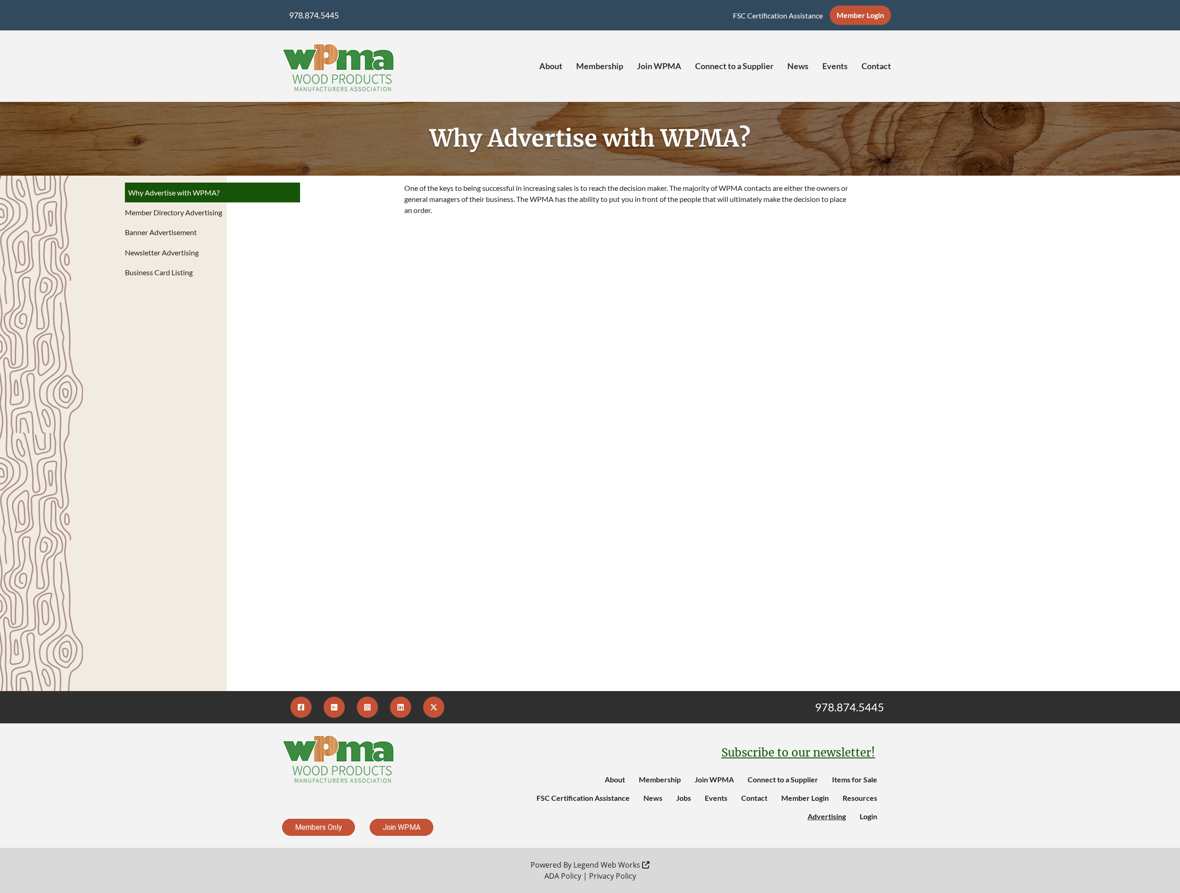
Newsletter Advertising (162, 252)
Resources (860, 797)
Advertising (827, 816)
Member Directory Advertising (173, 212)
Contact (876, 66)
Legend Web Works (607, 865)
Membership (599, 66)
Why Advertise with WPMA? (173, 192)
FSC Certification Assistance (778, 15)
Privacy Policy (612, 876)
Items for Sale (854, 779)
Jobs (683, 797)
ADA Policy (562, 876)
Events (835, 66)
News (797, 66)
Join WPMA (659, 66)
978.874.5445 (314, 15)
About (550, 66)
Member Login (860, 15)
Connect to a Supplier (734, 66)
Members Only (318, 827)
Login (868, 816)
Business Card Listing (159, 272)
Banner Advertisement (161, 232)
